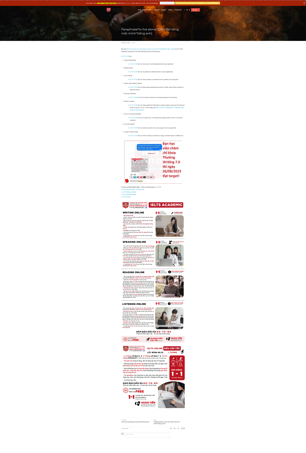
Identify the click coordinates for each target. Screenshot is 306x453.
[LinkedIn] (178, 428)
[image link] (108, 9)
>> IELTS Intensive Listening (128, 192)
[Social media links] (189, 10)
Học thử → (195, 10)
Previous (124, 420)
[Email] (182, 428)
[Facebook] (171, 428)
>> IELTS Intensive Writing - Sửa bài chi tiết (132, 189)
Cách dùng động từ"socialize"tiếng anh (135, 422)
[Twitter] (174, 428)
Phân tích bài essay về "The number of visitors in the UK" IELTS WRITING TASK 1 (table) (151, 49)
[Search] (187, 10)
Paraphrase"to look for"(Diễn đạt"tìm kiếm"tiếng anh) (167, 423)
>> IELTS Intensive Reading (128, 194)
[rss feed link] (184, 428)
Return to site (125, 428)
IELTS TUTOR (125, 56)
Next (155, 420)
